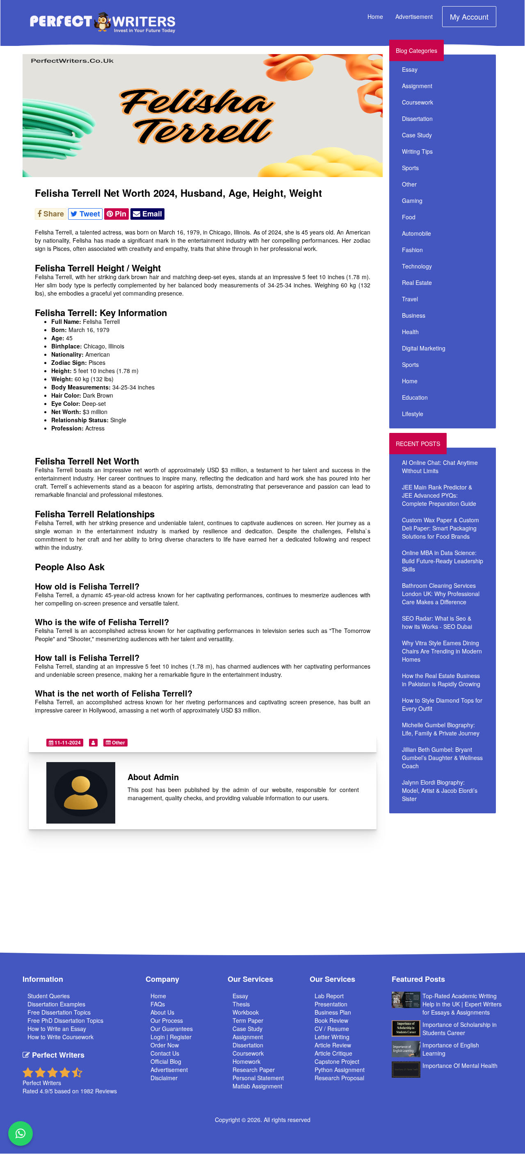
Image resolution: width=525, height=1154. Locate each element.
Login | (160, 1037)
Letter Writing (332, 1037)
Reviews (106, 1091)
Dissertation (417, 118)
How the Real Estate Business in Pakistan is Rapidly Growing (441, 679)
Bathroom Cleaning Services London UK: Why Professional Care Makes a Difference (440, 593)
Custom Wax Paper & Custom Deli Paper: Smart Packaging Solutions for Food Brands (440, 528)
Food (408, 217)
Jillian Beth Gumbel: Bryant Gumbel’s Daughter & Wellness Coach (442, 757)
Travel (410, 299)
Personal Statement (258, 1078)
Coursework (417, 102)
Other (118, 742)
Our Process (167, 1020)
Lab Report (329, 996)
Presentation (331, 1004)
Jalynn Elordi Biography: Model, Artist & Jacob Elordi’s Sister (439, 790)
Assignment (417, 86)
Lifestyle (412, 414)
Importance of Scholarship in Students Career (459, 1028)
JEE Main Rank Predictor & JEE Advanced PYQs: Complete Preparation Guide (439, 495)
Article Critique (333, 1053)
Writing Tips (417, 151)
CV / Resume (332, 1028)
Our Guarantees (172, 1028)
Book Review (331, 1020)
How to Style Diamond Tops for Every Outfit (442, 704)
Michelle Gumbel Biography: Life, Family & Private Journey (440, 729)
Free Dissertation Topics (59, 1012)
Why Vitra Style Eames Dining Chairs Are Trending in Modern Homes (442, 651)
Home (375, 16)
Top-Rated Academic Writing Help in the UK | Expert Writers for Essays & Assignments (462, 1004)
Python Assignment (340, 1069)
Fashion (412, 250)
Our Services (250, 979)
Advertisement (414, 16)
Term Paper (248, 1020)
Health (410, 332)
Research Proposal (339, 1078)
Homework (246, 1061)
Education (415, 397)
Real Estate (417, 282)
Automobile (416, 233)
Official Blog (166, 1061)
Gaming (412, 200)
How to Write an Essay (56, 1028)
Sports (410, 168)
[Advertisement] (457, 875)
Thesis (241, 1004)
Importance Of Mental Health (460, 1065)
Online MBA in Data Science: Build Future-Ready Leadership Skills (442, 561)
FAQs (158, 1004)
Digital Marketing (423, 348)
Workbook (246, 1012)
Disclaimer (164, 1078)
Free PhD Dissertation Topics (65, 1020)
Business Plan (333, 1012)
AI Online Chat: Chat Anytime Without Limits (440, 466)
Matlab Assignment (257, 1086)
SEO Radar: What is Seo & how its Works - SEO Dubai (437, 622)
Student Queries (48, 996)
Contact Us (165, 1053)
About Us (162, 1012)
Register (181, 1037)
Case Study (417, 135)
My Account (469, 16)
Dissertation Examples (56, 1004)
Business (413, 315)
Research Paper (254, 1069)
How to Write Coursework (60, 1037)
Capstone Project (337, 1061)
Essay (410, 69)
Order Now (165, 1045)
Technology (417, 266)
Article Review (333, 1045)
